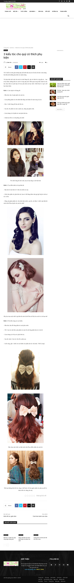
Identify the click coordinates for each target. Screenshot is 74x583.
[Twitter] (64, 1)
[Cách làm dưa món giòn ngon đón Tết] (53, 98)
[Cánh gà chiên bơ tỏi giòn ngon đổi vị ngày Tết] (53, 104)
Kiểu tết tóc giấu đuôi (10, 516)
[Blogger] (51, 564)
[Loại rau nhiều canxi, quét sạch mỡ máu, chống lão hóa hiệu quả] (53, 85)
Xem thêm (59, 109)
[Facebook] (59, 1)
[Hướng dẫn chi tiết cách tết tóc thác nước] (40, 531)
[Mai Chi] (5, 62)
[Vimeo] (67, 1)
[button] (68, 16)
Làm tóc (12, 47)
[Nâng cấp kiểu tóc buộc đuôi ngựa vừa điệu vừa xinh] (25, 531)
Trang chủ (6, 47)
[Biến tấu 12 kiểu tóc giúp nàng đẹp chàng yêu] (10, 531)
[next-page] (7, 545)
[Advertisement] (49, 6)
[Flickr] (59, 564)
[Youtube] (69, 1)
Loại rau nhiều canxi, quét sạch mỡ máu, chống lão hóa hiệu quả (63, 85)
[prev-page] (5, 545)
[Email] (29, 67)
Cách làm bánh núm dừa (40, 516)
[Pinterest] (25, 67)
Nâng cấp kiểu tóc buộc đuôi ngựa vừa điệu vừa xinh (24, 539)
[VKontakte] (67, 564)
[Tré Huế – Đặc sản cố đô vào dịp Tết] (53, 92)
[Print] (33, 67)
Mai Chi (9, 62)
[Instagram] (62, 1)
